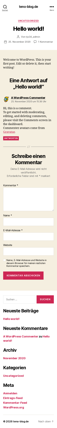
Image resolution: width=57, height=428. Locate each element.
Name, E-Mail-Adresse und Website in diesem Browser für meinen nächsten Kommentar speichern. (26, 263)
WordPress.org (13, 407)
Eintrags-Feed (13, 398)
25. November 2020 (19, 41)
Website (7, 245)
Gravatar (9, 132)
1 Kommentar (45, 41)
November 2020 (14, 358)
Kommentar (10, 185)
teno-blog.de (28, 6)
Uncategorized (28, 20)
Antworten (11, 138)
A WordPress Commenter (20, 336)
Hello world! (11, 319)
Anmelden (10, 393)
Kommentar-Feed (15, 402)
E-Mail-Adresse (13, 230)
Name (7, 215)
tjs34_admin (33, 36)
